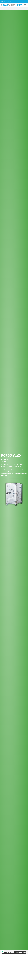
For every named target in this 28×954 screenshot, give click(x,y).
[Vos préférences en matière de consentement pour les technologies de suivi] (2, 951)
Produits (5, 8)
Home (2, 8)
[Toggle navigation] (25, 5)
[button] (8, 952)
